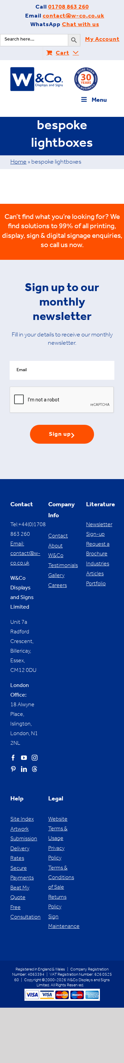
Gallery (56, 576)
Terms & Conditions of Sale (61, 878)
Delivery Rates (19, 854)
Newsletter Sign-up (99, 530)
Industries (97, 564)
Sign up (60, 435)
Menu (99, 101)
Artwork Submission (23, 834)
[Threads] (35, 769)
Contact (58, 536)
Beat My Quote (19, 893)
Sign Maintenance (62, 922)
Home (18, 162)
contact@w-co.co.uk (73, 17)
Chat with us (80, 25)
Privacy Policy (56, 853)
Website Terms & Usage (58, 829)
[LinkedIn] (24, 769)
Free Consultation (24, 912)
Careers (57, 586)
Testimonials (62, 566)
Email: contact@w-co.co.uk (25, 554)
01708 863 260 (68, 8)
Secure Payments (22, 873)
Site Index (22, 819)
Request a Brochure (98, 549)
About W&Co (55, 551)
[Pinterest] (13, 769)
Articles (95, 574)
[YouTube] (24, 758)
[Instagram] (35, 758)
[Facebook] (13, 758)
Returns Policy (57, 902)
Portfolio (96, 584)
